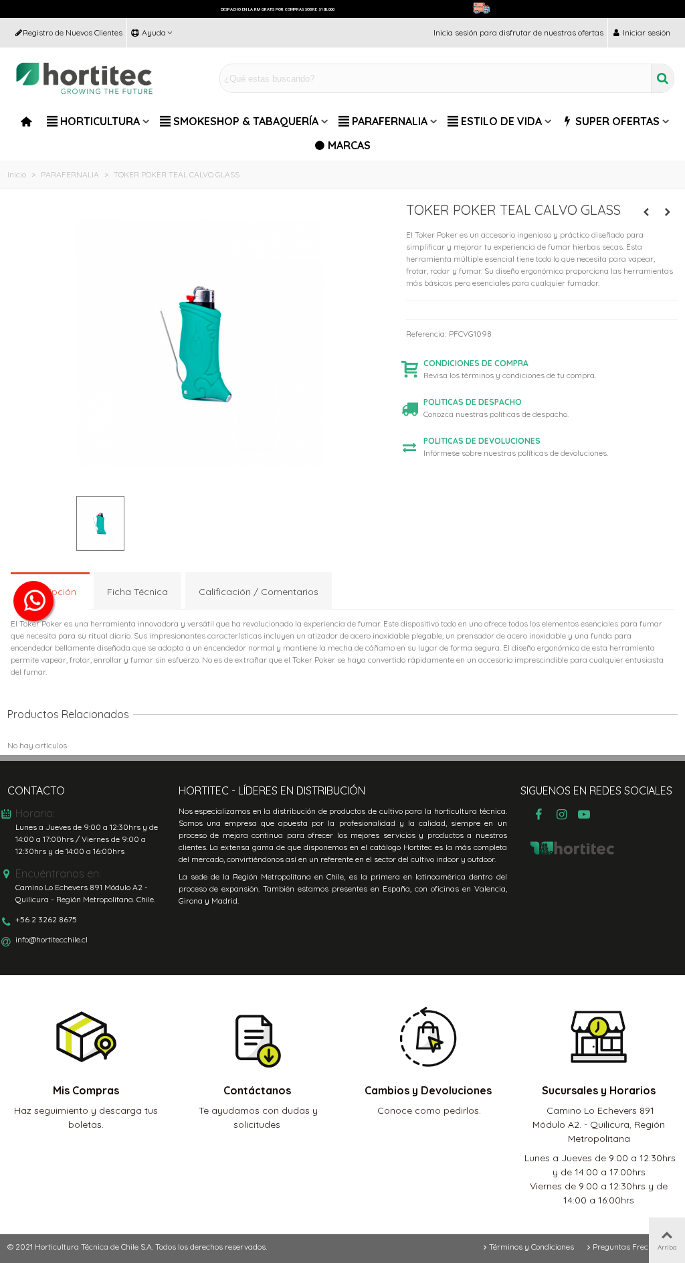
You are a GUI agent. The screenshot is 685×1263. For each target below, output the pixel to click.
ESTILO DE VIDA (501, 121)
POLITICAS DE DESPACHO (472, 402)
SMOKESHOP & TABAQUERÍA (245, 121)
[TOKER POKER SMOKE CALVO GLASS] (646, 212)
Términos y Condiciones (531, 1247)
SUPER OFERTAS (617, 121)
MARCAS (349, 145)
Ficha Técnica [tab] (137, 592)
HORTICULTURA (100, 121)
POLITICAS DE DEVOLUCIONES (482, 441)
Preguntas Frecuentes (632, 1247)
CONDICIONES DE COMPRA (475, 363)
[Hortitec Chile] (84, 78)
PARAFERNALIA (389, 121)
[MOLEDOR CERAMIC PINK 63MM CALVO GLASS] (668, 212)
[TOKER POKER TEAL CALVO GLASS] (200, 479)
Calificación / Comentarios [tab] (258, 592)
